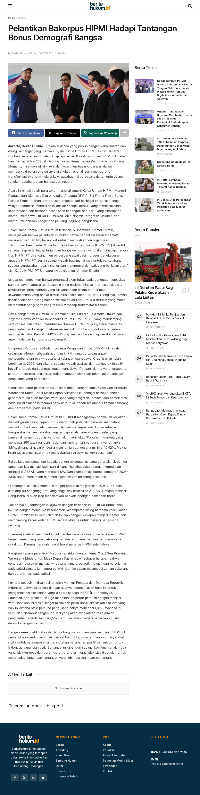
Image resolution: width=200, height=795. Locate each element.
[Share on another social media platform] (124, 133)
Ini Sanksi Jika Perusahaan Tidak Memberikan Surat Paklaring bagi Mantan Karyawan (166, 339)
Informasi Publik (67, 776)
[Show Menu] (10, 6)
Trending (62, 750)
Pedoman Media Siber (118, 760)
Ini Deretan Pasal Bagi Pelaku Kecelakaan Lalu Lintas (154, 292)
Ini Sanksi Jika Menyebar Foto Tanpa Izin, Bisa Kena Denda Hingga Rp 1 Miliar (169, 359)
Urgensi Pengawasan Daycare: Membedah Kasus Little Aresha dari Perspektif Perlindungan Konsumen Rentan (174, 118)
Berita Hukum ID (22, 53)
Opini (59, 765)
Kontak (107, 771)
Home (11, 17)
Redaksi (108, 750)
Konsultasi (63, 755)
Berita (21, 17)
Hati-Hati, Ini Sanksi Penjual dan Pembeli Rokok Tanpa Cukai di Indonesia (165, 318)
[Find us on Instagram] (33, 777)
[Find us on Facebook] (15, 777)
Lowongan (110, 765)
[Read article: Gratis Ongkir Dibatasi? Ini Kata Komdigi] (144, 167)
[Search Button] (190, 6)
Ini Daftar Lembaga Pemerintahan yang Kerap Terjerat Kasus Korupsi (173, 183)
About (107, 744)
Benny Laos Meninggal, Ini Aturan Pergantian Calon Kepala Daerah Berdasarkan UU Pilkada (166, 414)
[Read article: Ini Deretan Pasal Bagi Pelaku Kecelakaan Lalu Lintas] (163, 261)
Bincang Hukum (66, 760)
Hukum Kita (63, 771)
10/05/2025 (46, 53)
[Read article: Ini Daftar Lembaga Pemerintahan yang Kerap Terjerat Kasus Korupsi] (144, 185)
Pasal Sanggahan (115, 755)
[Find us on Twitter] (24, 777)
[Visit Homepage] (100, 6)
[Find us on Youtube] (43, 777)
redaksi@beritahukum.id (167, 763)
